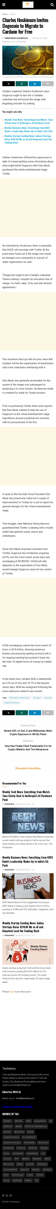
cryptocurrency (11, 702)
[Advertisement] (28, 207)
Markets (37, 1158)
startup (35, 1169)
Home (4, 14)
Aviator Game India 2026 (17, 1107)
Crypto (13, 14)
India (6, 1153)
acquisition (40, 1121)
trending (17, 1180)
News (19, 1164)
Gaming (33, 1148)
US (36, 1180)
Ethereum (43, 1142)
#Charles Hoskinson (19, 697)
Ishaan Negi (9, 804)
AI (51, 1121)
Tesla (30, 1175)
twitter (28, 1180)
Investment (32, 1153)
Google (44, 1148)
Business (19, 1131)
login (11, 991)
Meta (47, 1158)
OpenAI (29, 1164)
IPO (16, 1158)
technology (17, 1175)
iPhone (7, 1158)
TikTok (40, 1175)
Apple (18, 1126)
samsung (42, 1164)
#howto (18, 1121)
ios (43, 1153)
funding (21, 1148)
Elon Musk (29, 1142)
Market (25, 1158)
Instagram (18, 1153)
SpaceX (24, 1169)
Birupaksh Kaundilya (16, 38)
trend (6, 1180)
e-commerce (29, 1137)
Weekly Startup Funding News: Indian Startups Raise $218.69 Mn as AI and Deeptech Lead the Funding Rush (28, 139)
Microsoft (8, 1164)
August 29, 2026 (23, 804)
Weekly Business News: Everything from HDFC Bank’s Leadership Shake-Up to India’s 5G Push (28, 129)
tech (6, 1175)
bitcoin (48, 697)
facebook (8, 1148)
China (30, 1131)
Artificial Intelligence (36, 1126)
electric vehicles (12, 1142)
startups (47, 1169)
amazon (8, 1126)
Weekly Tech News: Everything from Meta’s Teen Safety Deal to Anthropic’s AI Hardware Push (29, 121)
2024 (28, 1121)
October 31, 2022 (39, 38)
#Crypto (37, 697)
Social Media (10, 1169)
